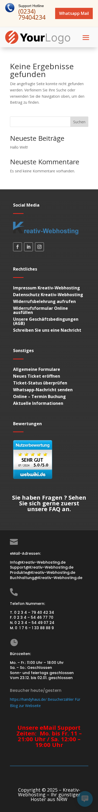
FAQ (54, 509)
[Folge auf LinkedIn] (28, 246)
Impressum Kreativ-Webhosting (46, 288)
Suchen (79, 121)
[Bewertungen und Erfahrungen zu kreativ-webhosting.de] (32, 477)
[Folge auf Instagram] (39, 246)
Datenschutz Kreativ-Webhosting (48, 294)
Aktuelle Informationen (38, 403)
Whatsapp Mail (74, 13)
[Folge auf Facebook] (17, 246)
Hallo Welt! (19, 147)
